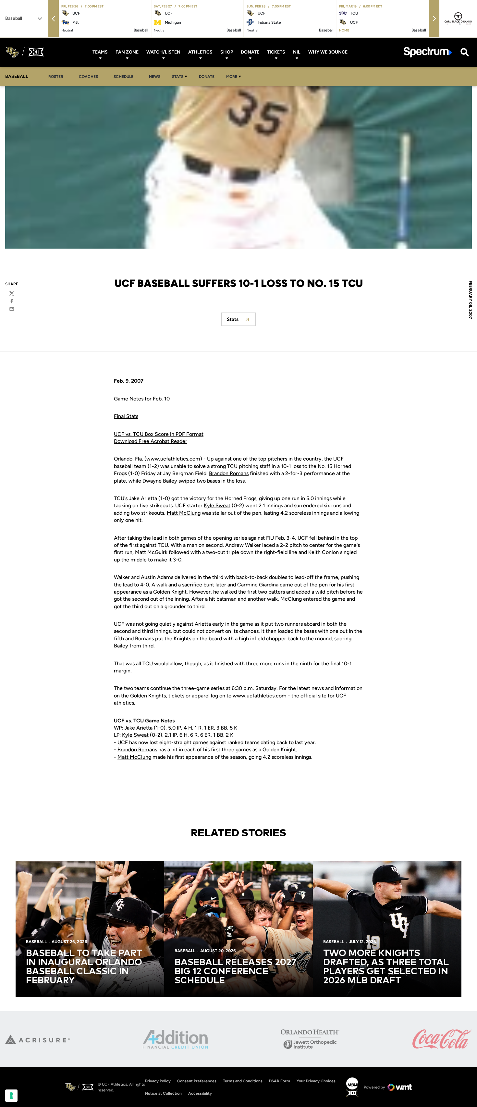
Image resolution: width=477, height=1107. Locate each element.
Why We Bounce (328, 52)
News (154, 76)
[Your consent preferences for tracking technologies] (11, 1095)
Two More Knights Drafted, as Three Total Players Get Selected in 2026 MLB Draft (385, 967)
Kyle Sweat (217, 505)
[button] (53, 18)
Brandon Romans (229, 473)
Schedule (123, 76)
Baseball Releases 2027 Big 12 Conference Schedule (236, 971)
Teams (100, 52)
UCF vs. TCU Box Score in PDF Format (158, 434)
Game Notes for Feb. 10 (142, 399)
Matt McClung (184, 513)
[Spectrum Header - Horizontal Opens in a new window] (428, 52)
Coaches (88, 76)
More (231, 76)
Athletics (200, 52)
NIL (296, 52)
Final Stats (126, 416)
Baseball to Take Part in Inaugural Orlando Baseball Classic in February (84, 967)
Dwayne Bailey (159, 481)
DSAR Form (279, 1081)
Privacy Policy (158, 1081)
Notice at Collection (163, 1093)
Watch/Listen (163, 52)
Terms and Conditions (243, 1081)
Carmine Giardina (257, 585)
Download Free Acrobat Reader (150, 441)
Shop (226, 52)
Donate (250, 52)
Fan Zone (127, 52)
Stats (177, 76)
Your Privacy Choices (316, 1081)
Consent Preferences (196, 1081)
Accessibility (200, 1093)
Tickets (276, 52)
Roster (55, 76)
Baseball (36, 941)
